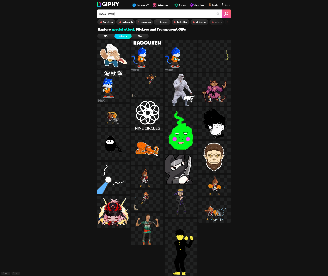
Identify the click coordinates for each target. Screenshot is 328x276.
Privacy (5, 273)
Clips (140, 36)
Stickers (123, 36)
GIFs (106, 36)
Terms (15, 273)
